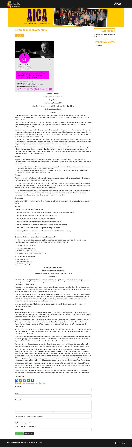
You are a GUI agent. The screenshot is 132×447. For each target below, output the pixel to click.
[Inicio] (13, 4)
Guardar (19, 434)
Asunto (17, 393)
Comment (18, 400)
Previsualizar (29, 434)
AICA (117, 4)
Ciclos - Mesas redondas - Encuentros (104, 34)
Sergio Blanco (98, 45)
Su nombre (18, 386)
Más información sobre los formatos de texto (30, 416)
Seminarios (97, 36)
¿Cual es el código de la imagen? (25, 426)
